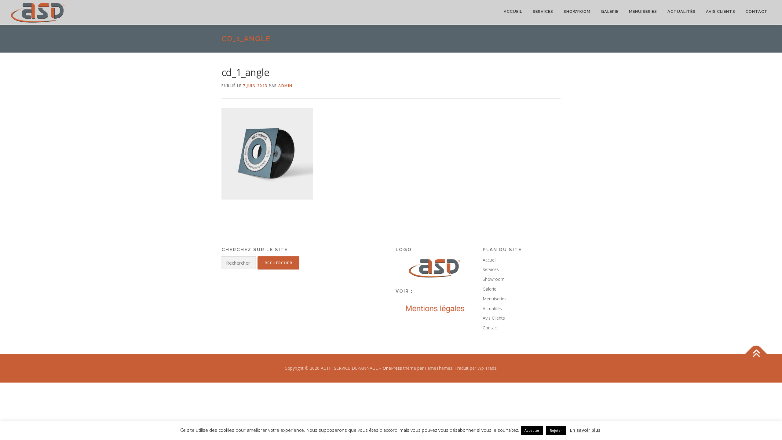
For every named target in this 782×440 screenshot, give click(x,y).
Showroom (577, 11)
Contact (757, 11)
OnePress (392, 368)
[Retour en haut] (756, 354)
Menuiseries (643, 11)
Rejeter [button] (556, 430)
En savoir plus (585, 430)
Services (543, 11)
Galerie (610, 11)
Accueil (513, 11)
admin (285, 85)
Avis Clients (720, 11)
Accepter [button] (531, 430)
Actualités (681, 11)
